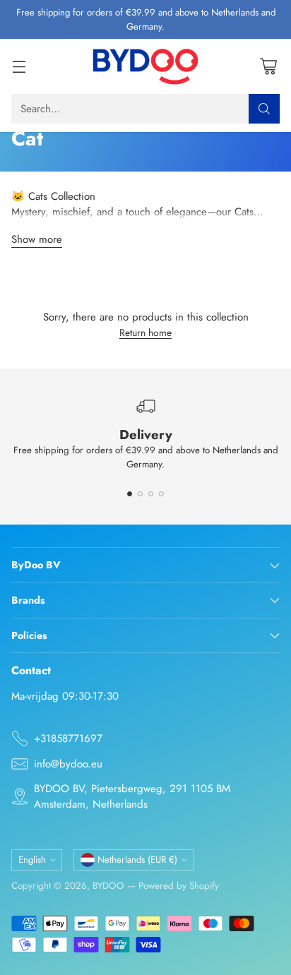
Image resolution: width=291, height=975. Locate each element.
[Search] (264, 109)
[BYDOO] (145, 66)
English (32, 859)
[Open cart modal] (268, 66)
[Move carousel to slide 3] (150, 493)
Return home (145, 332)
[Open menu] (18, 66)
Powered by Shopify (178, 885)
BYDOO (108, 885)
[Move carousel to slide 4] (161, 493)
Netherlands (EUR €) (137, 859)
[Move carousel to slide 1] (129, 493)
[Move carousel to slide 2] (140, 493)
